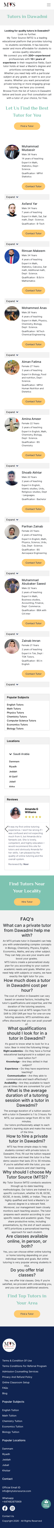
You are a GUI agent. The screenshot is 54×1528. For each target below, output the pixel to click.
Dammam (7, 1448)
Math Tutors (14, 708)
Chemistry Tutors (17, 716)
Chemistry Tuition (12, 1421)
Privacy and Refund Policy (17, 1376)
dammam (14, 761)
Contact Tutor (34, 186)
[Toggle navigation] (49, 4)
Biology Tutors (15, 728)
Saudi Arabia (21, 754)
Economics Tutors (17, 724)
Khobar (6, 1470)
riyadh (13, 766)
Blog (4, 1393)
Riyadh (6, 1454)
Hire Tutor (27, 901)
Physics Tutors (15, 712)
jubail (12, 781)
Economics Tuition (12, 1426)
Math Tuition (9, 1415)
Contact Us (8, 1516)
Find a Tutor (27, 126)
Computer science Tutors (21, 720)
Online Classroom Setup (16, 1382)
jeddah (13, 771)
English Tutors (15, 704)
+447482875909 (11, 1501)
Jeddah (6, 1459)
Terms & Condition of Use (17, 1360)
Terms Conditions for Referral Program (24, 1366)
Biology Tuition (10, 1431)
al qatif (13, 776)
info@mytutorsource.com (16, 1490)
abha (12, 786)
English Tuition (10, 1410)
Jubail (5, 1465)
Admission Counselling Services (20, 1371)
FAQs (5, 1387)
